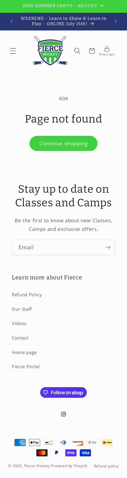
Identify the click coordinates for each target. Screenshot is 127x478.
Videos (19, 323)
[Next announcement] (115, 21)
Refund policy (106, 466)
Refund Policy (27, 295)
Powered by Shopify (69, 466)
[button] (13, 51)
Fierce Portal (26, 366)
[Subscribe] (108, 247)
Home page (24, 352)
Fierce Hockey (37, 466)
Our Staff (22, 309)
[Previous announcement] (11, 21)
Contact (20, 338)
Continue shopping (63, 143)
